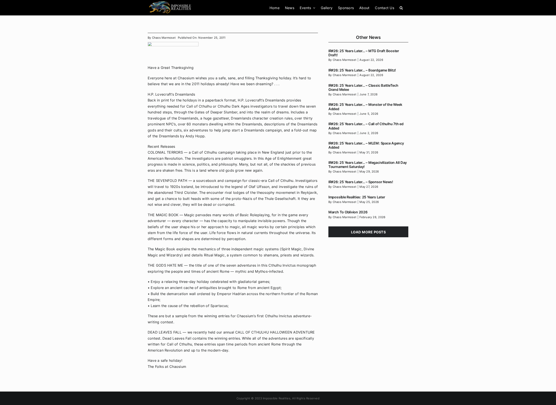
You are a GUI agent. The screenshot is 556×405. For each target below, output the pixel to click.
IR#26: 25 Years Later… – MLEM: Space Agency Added (366, 145)
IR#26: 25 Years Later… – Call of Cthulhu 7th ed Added (366, 126)
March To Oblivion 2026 (347, 212)
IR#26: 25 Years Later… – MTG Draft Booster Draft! (363, 53)
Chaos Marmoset (164, 37)
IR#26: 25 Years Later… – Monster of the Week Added (365, 106)
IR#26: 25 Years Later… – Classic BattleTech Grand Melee (363, 87)
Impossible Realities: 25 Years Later (356, 197)
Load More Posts (368, 232)
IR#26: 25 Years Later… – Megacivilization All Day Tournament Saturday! (367, 164)
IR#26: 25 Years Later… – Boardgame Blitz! (362, 70)
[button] (401, 7)
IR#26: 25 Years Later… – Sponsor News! (360, 182)
